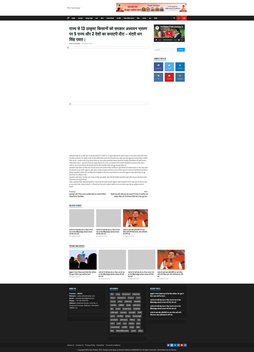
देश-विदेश (120, 316)
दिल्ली (139, 312)
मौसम (138, 323)
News (155, 18)
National (136, 294)
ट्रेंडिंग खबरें (114, 312)
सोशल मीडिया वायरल (129, 18)
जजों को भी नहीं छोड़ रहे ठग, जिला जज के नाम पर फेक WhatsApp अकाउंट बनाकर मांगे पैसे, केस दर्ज (81, 218)
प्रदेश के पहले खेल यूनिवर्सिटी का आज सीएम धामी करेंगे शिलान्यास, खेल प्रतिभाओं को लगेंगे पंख (135, 218)
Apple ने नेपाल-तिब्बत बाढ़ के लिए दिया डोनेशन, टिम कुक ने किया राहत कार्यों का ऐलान (83, 260)
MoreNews (162, 350)
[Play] (156, 40)
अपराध (120, 301)
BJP (112, 294)
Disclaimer (100, 345)
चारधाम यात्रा (127, 309)
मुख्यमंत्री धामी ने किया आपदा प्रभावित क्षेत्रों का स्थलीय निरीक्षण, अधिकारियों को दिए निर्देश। (87, 194)
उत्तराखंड (80, 18)
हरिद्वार (140, 331)
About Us (70, 345)
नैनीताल (132, 320)
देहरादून (128, 316)
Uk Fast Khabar (75, 43)
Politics (130, 298)
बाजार (118, 323)
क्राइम (128, 305)
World (113, 301)
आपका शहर (128, 301)
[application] (169, 33)
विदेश (102, 18)
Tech (138, 298)
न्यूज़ (139, 320)
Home (73, 18)
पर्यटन (112, 323)
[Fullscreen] (182, 40)
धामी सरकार (123, 320)
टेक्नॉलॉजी (137, 309)
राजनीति (119, 18)
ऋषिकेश (121, 305)
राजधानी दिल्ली (110, 18)
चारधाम (118, 309)
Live (184, 18)
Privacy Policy (90, 345)
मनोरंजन (131, 323)
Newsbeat (121, 298)
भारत (96, 18)
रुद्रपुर (132, 327)
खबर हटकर (136, 305)
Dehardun (126, 294)
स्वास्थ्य (144, 18)
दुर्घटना (113, 316)
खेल (150, 18)
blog (118, 294)
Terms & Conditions (113, 345)
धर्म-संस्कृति (114, 320)
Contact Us (80, 345)
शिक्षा (138, 18)
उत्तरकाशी (137, 301)
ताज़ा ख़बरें (132, 312)
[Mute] (179, 40)
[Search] (174, 18)
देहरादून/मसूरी (89, 18)
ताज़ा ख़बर (123, 312)
